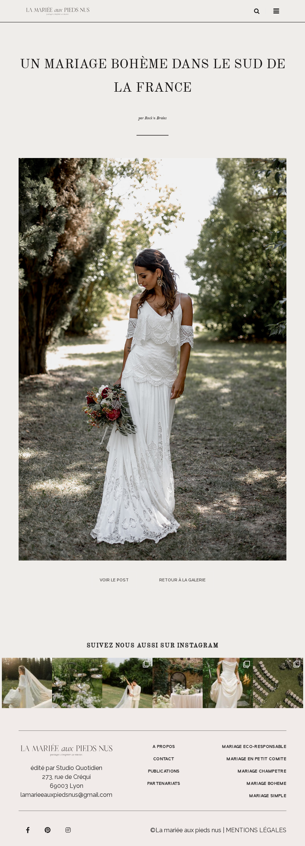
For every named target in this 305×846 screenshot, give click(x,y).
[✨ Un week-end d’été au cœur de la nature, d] (127, 683)
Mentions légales (256, 830)
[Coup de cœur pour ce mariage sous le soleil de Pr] (228, 683)
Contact (163, 759)
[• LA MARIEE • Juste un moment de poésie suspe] (27, 683)
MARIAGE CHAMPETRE (262, 771)
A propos (163, 746)
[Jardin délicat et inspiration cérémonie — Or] (278, 683)
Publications (164, 771)
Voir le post (114, 580)
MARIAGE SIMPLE (267, 796)
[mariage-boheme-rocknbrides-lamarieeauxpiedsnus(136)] (152, 358)
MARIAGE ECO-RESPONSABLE (254, 746)
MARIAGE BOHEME (266, 783)
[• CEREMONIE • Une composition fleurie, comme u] (77, 683)
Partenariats (163, 783)
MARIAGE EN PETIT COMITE (256, 759)
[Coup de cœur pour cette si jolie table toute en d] (177, 683)
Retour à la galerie (182, 580)
